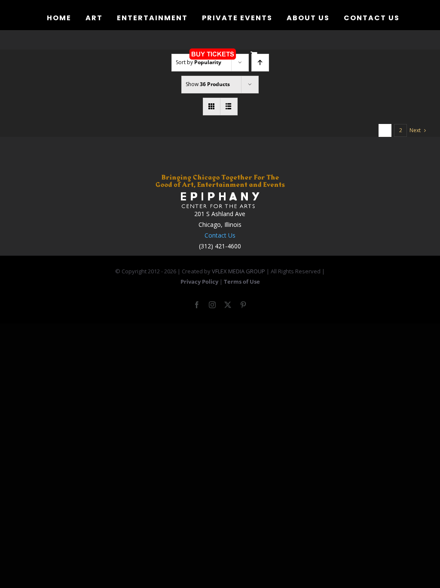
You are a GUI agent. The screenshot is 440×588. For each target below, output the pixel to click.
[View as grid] (211, 106)
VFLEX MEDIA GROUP (238, 271)
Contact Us (220, 235)
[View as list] (228, 106)
